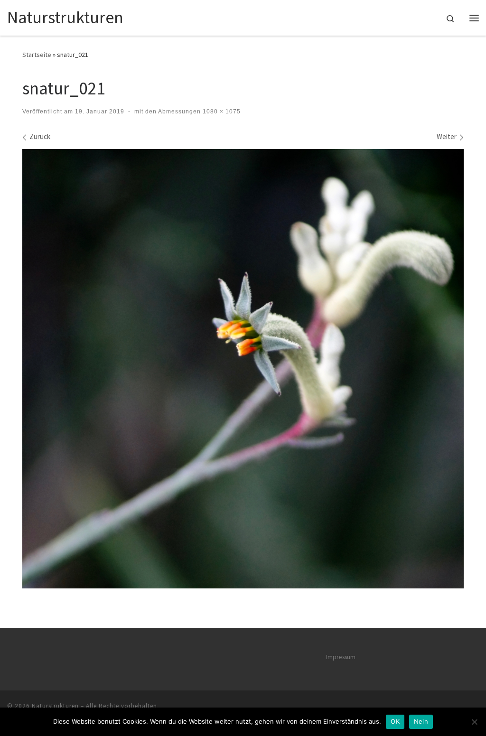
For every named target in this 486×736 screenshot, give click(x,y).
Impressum (340, 657)
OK (395, 721)
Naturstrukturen (55, 706)
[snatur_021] (243, 368)
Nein (421, 721)
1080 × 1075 (221, 111)
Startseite (36, 54)
